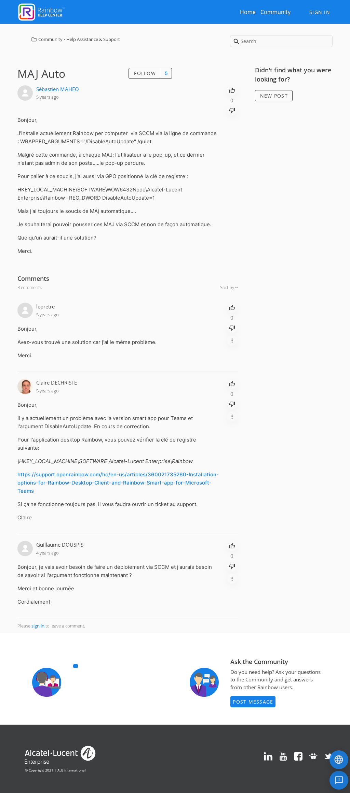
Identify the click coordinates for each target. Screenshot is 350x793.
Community (275, 12)
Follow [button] (145, 73)
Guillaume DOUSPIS (59, 544)
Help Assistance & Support (93, 39)
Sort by (227, 287)
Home (248, 12)
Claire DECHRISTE (56, 382)
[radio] (232, 89)
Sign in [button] (319, 12)
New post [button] (274, 95)
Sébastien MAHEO (57, 89)
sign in (37, 626)
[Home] (41, 11)
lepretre (45, 306)
